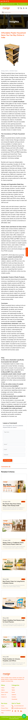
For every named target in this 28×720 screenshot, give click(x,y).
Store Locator (4, 692)
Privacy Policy (4, 708)
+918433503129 (19, 706)
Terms (2, 706)
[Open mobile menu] (26, 8)
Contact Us (4, 697)
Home (2, 688)
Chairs (13, 688)
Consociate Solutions (14, 718)
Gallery (3, 690)
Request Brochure (26, 252)
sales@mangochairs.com (9, 4)
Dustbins (14, 697)
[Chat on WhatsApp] (24, 716)
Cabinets (14, 694)
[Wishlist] (18, 8)
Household (14, 699)
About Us (3, 694)
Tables (13, 690)
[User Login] (24, 8)
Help (2, 713)
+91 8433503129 (23, 4)
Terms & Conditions (6, 710)
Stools (13, 692)
